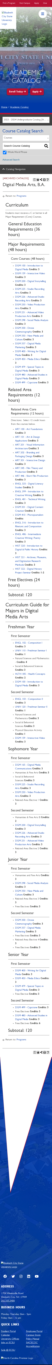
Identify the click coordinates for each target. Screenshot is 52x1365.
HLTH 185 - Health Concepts (30, 674)
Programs (21, 196)
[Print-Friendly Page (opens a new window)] (44, 179)
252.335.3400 (8, 1301)
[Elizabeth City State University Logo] (15, 1265)
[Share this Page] (41, 179)
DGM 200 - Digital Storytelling (30, 281)
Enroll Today (16, 92)
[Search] (46, 145)
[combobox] (26, 120)
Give (45, 3)
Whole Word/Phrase (17, 152)
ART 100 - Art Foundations (29, 429)
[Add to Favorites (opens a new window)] (37, 179)
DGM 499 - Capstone (26, 383)
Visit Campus (24, 3)
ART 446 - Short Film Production (31, 476)
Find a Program (9, 3)
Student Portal (8, 1331)
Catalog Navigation (16, 169)
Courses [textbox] (8, 138)
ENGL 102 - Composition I (28, 643)
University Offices (10, 1339)
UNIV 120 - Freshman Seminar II (31, 707)
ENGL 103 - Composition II (29, 699)
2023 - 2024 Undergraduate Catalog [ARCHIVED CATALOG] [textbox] (26, 120)
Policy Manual (32, 1339)
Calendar (5, 1335)
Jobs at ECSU (8, 1343)
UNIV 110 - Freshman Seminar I (31, 651)
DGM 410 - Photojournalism (29, 515)
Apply (36, 3)
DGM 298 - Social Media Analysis (31, 320)
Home (4, 107)
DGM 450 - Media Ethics (27, 359)
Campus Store (33, 1335)
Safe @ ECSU (8, 1350)
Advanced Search (11, 160)
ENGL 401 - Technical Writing (30, 499)
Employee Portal (34, 1331)
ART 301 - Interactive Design (30, 460)
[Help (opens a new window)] (47, 179)
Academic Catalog (19, 107)
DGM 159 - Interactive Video (30, 273)
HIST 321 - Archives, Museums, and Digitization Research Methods (31, 561)
